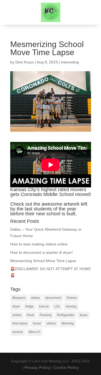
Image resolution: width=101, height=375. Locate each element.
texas (84, 315)
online (17, 315)
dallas (35, 298)
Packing (45, 315)
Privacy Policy (37, 367)
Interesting (70, 62)
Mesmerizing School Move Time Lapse (43, 261)
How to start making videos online (39, 244)
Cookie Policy (66, 367)
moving (71, 306)
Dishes (72, 298)
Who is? (34, 332)
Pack (30, 315)
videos (51, 323)
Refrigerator (65, 315)
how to (44, 306)
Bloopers (19, 298)
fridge (29, 306)
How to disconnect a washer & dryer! (41, 252)
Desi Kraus (24, 62)
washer (17, 332)
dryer (16, 306)
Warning (67, 323)
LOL (57, 306)
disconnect (53, 298)
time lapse (19, 323)
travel (37, 323)
